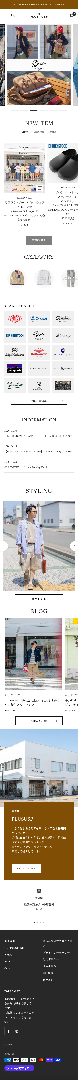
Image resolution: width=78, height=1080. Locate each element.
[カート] (72, 15)
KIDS (53, 132)
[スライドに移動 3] (40, 922)
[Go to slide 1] (15, 110)
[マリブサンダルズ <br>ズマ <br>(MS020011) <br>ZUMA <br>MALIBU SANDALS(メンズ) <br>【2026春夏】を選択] (35, 585)
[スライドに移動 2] (37, 922)
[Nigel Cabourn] (15, 352)
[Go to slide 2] (24, 110)
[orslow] (63, 335)
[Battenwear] (39, 352)
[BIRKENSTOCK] (15, 335)
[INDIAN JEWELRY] (63, 385)
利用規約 (48, 979)
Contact (8, 968)
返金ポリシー (51, 966)
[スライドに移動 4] (43, 922)
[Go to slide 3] (34, 110)
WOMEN (39, 132)
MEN (25, 132)
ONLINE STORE (14, 948)
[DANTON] (15, 318)
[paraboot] (15, 385)
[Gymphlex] (63, 318)
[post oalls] (63, 352)
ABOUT (9, 954)
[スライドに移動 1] (34, 922)
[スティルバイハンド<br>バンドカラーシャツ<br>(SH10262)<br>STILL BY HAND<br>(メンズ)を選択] (41, 526)
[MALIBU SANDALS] (63, 368)
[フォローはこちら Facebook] (8, 1031)
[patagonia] (15, 368)
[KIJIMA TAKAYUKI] (39, 385)
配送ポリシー (51, 959)
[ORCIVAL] (39, 318)
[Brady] (39, 335)
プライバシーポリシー (56, 952)
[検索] (13, 15)
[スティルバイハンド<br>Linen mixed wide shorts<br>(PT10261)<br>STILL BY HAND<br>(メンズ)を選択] (21, 564)
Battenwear (24, 198)
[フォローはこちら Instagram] (17, 1031)
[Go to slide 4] (44, 110)
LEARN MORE (56, 4)
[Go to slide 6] (63, 110)
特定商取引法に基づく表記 (58, 943)
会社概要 (48, 973)
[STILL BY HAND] (39, 368)
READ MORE (26, 868)
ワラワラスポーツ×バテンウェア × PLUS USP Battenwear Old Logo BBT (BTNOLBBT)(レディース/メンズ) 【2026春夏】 (24, 211)
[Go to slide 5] (54, 110)
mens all (39, 240)
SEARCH (9, 941)
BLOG (8, 961)
